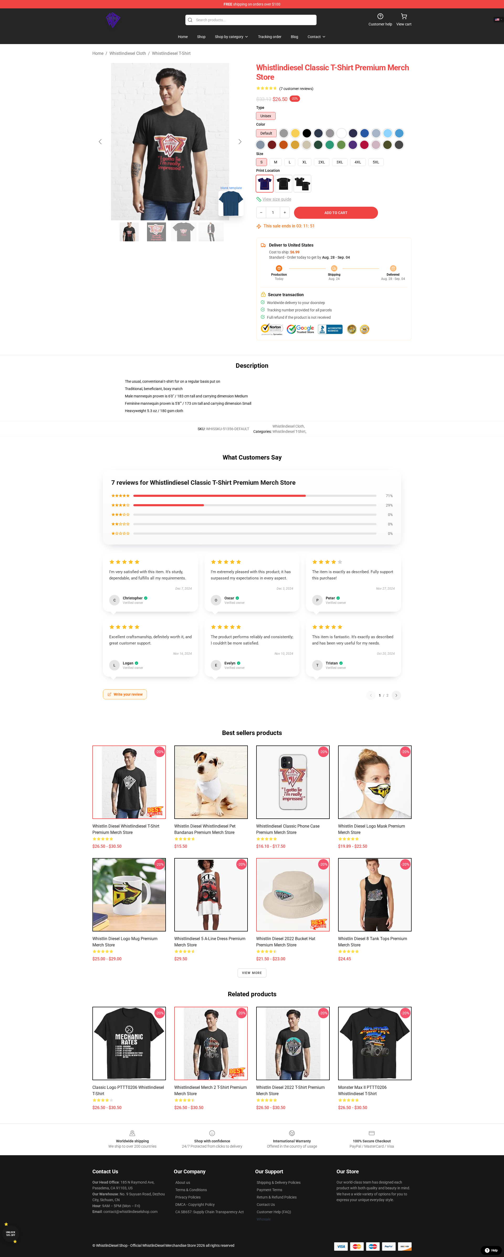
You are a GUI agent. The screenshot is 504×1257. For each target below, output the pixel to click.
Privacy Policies (188, 1197)
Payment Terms (269, 1190)
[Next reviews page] (396, 695)
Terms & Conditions (191, 1190)
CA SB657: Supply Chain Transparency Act (209, 1212)
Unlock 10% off (10, 1234)
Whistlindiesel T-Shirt (171, 53)
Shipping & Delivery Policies (279, 1182)
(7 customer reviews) (296, 89)
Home (97, 53)
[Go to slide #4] (211, 231)
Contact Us (266, 1204)
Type (260, 107)
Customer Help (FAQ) (274, 1212)
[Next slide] (239, 141)
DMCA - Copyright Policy (195, 1204)
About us (182, 1182)
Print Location (268, 170)
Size (259, 154)
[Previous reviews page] (371, 695)
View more (252, 973)
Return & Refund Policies (277, 1197)
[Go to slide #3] (183, 231)
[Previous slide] (100, 141)
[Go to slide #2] (156, 231)
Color (260, 124)
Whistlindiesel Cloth (127, 53)
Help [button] (494, 1250)
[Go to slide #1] (129, 231)
